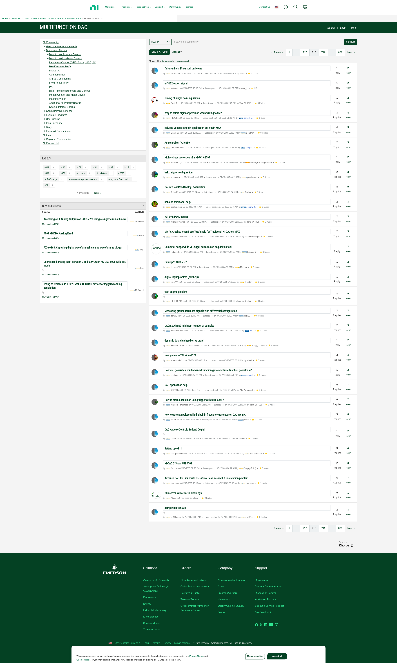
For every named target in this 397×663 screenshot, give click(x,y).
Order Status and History (195, 586)
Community (17, 18)
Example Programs (56, 115)
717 (305, 52)
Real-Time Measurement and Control (69, 90)
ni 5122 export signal (176, 83)
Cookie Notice (83, 659)
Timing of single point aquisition (182, 98)
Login (343, 27)
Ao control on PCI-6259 (177, 142)
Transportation (151, 629)
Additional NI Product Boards (65, 103)
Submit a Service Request (269, 605)
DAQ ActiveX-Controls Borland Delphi (185, 429)
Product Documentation (268, 586)
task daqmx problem (176, 291)
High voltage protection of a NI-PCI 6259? (187, 157)
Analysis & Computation (119, 179)
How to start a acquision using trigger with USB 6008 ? (194, 399)
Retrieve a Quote (190, 592)
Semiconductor (152, 623)
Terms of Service (190, 599)
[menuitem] (111, 7)
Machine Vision (57, 99)
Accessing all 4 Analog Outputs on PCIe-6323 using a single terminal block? (85, 219)
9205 (110, 167)
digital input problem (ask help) (182, 277)
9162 (62, 167)
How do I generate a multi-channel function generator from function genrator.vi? (208, 370)
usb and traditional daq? (178, 202)
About (221, 586)
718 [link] (314, 52)
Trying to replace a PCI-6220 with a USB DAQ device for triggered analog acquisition (83, 285)
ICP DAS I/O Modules (176, 216)
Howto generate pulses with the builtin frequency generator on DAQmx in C (205, 414)
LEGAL (146, 643)
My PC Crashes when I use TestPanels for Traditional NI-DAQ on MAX (202, 231)
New (348, 73)
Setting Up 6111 (173, 448)
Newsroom (224, 599)
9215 (126, 167)
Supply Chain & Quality (231, 605)
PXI (51, 86)
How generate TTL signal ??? (180, 355)
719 (323, 52)
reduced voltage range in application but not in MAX (193, 127)
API (46, 185)
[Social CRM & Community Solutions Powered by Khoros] (346, 544)
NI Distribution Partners (194, 579)
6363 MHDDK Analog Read (58, 233)
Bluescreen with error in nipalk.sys (183, 493)
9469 (47, 173)
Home (5, 18)
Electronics (149, 597)
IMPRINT (156, 643)
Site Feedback (263, 612)
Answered (167, 61)
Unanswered (182, 61)
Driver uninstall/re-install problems (183, 68)
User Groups (53, 119)
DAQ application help (176, 385)
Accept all (277, 656)
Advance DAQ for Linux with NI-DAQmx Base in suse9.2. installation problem (206, 478)
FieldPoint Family (59, 82)
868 (340, 52)
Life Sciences (150, 616)
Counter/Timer (57, 74)
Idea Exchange (54, 123)
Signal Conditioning (60, 78)
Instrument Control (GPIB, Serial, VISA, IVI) (72, 62)
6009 (47, 167)
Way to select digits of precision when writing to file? (193, 113)
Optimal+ (48, 135)
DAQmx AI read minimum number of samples (189, 325)
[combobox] (257, 42)
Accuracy (80, 173)
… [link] (296, 52)
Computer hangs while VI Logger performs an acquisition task (198, 246)
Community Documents (59, 111)
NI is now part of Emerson (232, 579)
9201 (94, 167)
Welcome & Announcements (61, 46)
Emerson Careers (227, 592)
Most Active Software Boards (65, 54)
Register (330, 27)
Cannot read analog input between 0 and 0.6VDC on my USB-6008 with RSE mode (85, 263)
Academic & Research (156, 579)
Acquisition (102, 173)
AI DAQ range (51, 179)
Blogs (49, 127)
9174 (78, 167)
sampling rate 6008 (175, 507)
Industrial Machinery (155, 610)
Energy (147, 603)
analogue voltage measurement (83, 179)
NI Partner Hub (51, 143)
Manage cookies (182, 643)
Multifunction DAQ (60, 66)
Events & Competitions (58, 131)
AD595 (121, 173)
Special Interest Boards (62, 107)
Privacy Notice (196, 655)
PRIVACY (167, 643)
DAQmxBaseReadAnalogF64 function (185, 187)
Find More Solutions (93, 205)
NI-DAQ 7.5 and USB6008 (178, 463)
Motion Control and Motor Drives (67, 94)
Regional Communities (58, 139)
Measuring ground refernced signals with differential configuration (201, 310)
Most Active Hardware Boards (65, 18)
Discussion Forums (35, 18)
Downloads (261, 579)
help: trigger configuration (179, 172)
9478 (62, 173)
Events (221, 612)
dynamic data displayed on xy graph (184, 340)
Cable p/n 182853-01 (176, 262)
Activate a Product (265, 599)
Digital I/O (54, 70)
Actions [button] (176, 51)
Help (354, 27)
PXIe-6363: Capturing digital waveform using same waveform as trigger (83, 247)
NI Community (51, 42)
